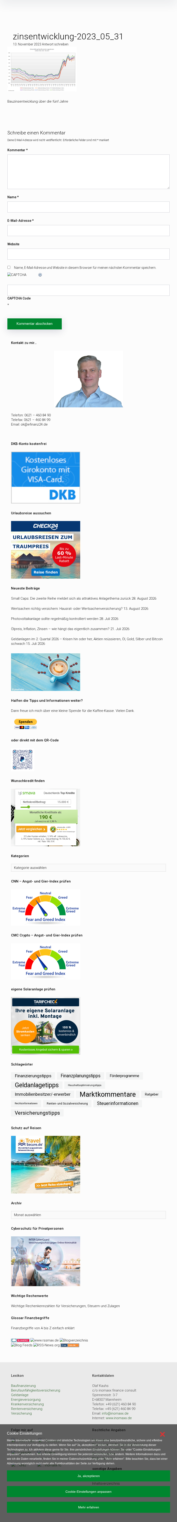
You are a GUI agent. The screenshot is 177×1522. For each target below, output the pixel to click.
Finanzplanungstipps (80, 1075)
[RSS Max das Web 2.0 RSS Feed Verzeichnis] (44, 1340)
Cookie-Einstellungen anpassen (88, 1491)
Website (13, 244)
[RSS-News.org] (46, 1345)
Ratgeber (152, 1094)
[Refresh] (40, 275)
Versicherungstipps (37, 1113)
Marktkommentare (108, 1094)
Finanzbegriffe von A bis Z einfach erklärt (42, 1328)
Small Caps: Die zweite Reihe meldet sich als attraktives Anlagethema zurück (71, 598)
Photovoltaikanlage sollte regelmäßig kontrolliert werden (54, 619)
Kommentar (17, 150)
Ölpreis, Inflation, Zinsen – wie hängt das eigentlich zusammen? (60, 629)
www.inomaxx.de (119, 1418)
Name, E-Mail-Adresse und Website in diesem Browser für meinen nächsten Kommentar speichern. (85, 267)
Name (13, 197)
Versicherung (21, 1413)
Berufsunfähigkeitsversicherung (35, 1390)
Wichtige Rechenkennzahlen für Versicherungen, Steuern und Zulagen (65, 1306)
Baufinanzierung (23, 1386)
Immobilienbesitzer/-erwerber (43, 1094)
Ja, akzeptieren (88, 1476)
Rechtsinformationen (26, 1103)
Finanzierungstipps (33, 1075)
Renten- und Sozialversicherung (67, 1103)
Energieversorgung (26, 1400)
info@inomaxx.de (115, 1413)
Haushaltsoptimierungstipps (84, 1085)
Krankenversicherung (27, 1404)
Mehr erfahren (88, 1507)
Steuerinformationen (117, 1103)
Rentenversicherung (26, 1409)
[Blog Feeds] (21, 1345)
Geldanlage (20, 1395)
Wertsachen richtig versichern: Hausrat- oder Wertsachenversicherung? (67, 609)
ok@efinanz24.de (34, 424)
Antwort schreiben (55, 44)
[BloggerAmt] (73, 1340)
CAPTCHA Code (19, 298)
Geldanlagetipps (37, 1085)
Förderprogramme (124, 1076)
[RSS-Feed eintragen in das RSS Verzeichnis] (69, 1345)
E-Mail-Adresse (20, 220)
